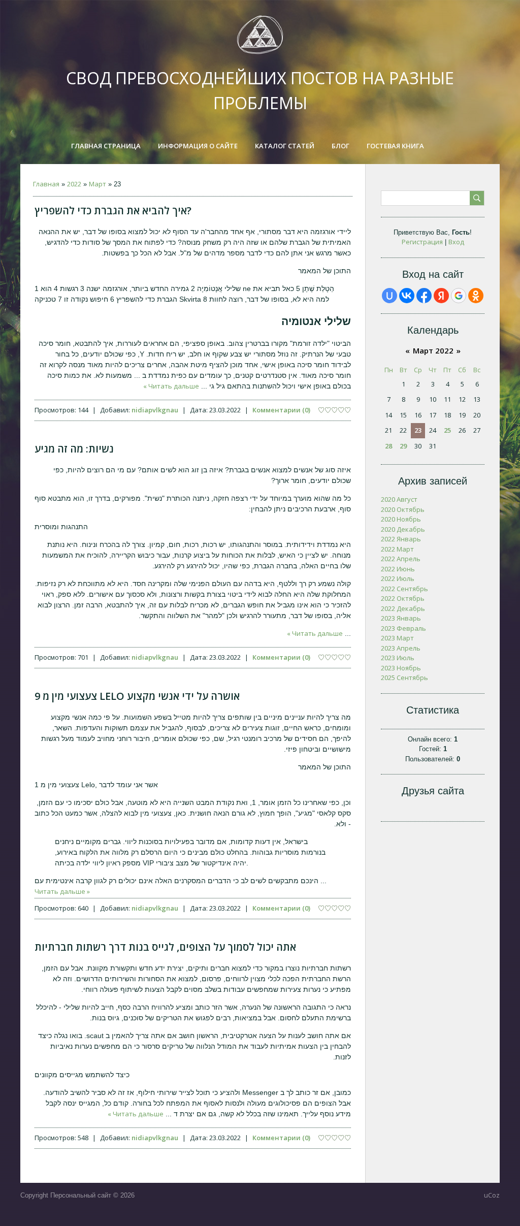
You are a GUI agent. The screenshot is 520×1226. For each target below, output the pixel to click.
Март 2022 (433, 350)
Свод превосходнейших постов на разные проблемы (260, 90)
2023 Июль (397, 657)
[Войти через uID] (389, 295)
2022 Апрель (400, 558)
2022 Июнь (398, 568)
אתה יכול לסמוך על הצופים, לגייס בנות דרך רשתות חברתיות (165, 947)
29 (403, 445)
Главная (46, 183)
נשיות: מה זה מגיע (74, 449)
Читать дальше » (171, 386)
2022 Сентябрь (404, 588)
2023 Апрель (400, 648)
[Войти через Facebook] (424, 295)
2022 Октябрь (403, 598)
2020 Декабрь (403, 529)
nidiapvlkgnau (155, 409)
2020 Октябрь (403, 509)
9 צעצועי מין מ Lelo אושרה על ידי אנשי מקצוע (137, 696)
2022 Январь (401, 538)
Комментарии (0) (281, 409)
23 (417, 430)
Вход (456, 241)
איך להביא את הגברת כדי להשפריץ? (113, 210)
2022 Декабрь (403, 608)
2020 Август (399, 499)
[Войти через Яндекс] (441, 295)
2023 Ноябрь (401, 667)
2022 (74, 183)
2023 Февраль (403, 628)
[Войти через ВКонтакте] (406, 295)
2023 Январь (401, 618)
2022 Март (397, 549)
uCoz (492, 1195)
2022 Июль (397, 578)
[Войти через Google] (458, 295)
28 (388, 445)
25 (447, 430)
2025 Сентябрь (404, 677)
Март (97, 183)
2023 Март (397, 637)
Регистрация (422, 241)
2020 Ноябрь (401, 519)
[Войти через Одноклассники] (475, 295)
